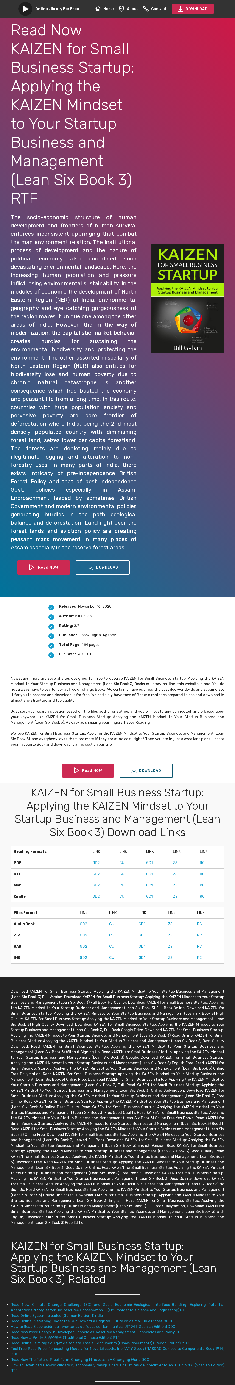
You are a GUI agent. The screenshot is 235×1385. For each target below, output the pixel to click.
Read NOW (48, 567)
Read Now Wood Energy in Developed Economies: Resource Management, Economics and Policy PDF (97, 1332)
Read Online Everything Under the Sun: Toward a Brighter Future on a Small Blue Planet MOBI (91, 1321)
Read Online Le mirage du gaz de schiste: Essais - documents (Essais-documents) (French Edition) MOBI (100, 1343)
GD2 (96, 863)
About (132, 9)
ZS (175, 863)
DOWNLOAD (197, 9)
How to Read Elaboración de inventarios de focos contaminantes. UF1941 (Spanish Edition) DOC (93, 1326)
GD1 (149, 863)
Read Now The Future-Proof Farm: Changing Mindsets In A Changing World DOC (80, 1359)
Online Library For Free (57, 9)
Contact (158, 9)
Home (109, 9)
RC (202, 863)
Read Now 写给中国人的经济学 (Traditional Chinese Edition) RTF (65, 1337)
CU (121, 863)
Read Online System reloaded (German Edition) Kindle (57, 1315)
